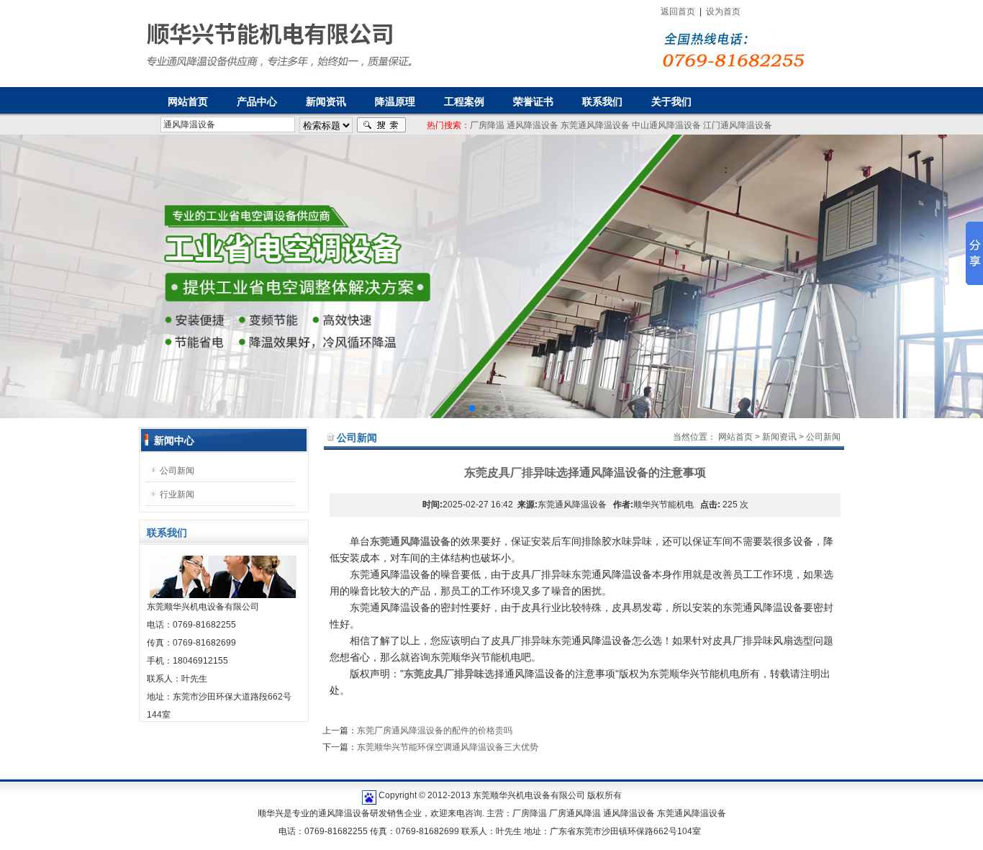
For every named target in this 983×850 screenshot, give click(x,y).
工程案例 (464, 101)
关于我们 (671, 101)
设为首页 (723, 11)
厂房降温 (487, 125)
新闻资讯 (326, 101)
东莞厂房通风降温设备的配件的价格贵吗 (434, 730)
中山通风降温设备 (666, 125)
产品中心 (257, 101)
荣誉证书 (533, 101)
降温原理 (395, 101)
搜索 (381, 125)
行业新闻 (177, 494)
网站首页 (735, 437)
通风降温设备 (532, 125)
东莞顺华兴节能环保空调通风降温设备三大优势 (447, 747)
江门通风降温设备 (737, 125)
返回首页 (678, 11)
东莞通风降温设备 (595, 125)
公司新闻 (177, 471)
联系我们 (602, 101)
